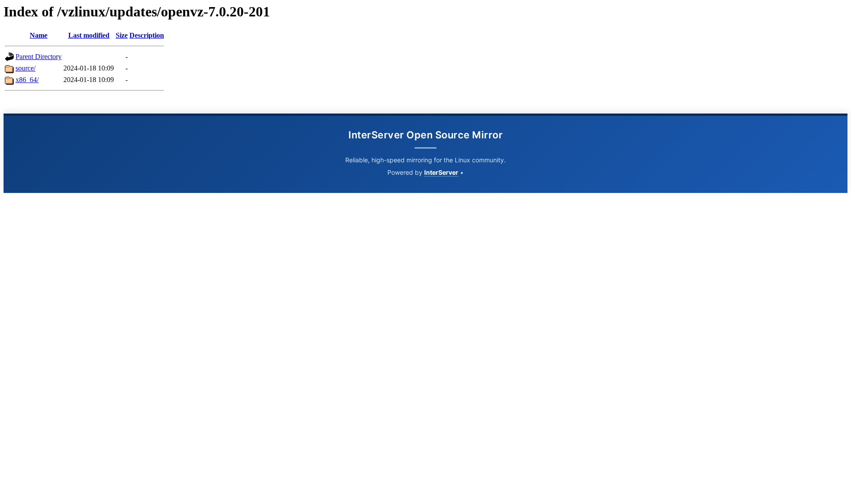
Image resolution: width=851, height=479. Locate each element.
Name (38, 35)
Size (122, 35)
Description (146, 35)
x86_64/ (27, 79)
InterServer (441, 172)
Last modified (88, 35)
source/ (25, 68)
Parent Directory (39, 56)
